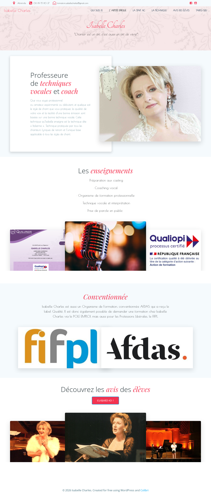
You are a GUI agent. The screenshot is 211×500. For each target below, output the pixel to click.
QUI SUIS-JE (97, 10)
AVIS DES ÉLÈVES (181, 10)
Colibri (144, 490)
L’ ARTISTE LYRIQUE (117, 10)
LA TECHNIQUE (159, 10)
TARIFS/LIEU (201, 10)
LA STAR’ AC (139, 10)
